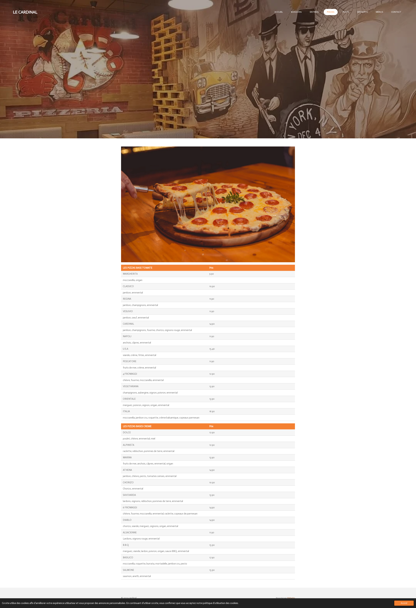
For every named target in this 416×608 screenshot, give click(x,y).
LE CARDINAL (25, 12)
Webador (291, 598)
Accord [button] (404, 603)
